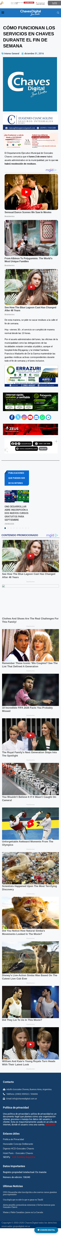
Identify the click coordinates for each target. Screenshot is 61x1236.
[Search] (58, 13)
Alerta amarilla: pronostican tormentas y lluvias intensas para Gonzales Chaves (29, 1206)
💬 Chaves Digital (46, 1230)
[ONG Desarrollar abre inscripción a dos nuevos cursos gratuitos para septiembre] (17, 496)
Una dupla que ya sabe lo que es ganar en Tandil (23, 1199)
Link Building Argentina (23, 1157)
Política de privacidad (16, 1107)
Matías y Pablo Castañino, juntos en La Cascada (23, 1212)
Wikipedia (50, 1124)
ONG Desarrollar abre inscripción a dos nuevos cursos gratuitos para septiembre (16, 513)
